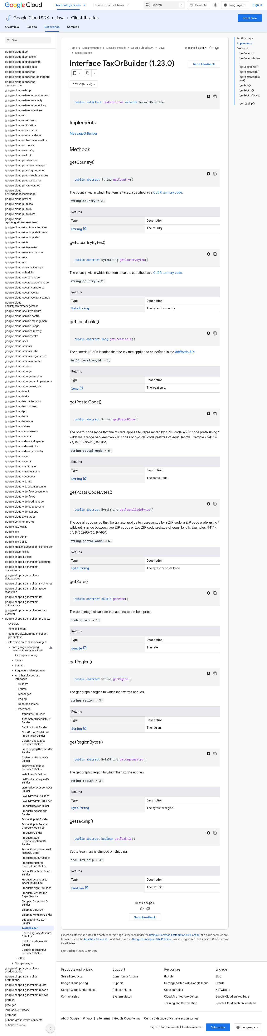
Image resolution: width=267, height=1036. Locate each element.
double (76, 648)
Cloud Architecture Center (181, 996)
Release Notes (122, 989)
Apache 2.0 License (95, 939)
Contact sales (70, 996)
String (76, 229)
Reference (52, 27)
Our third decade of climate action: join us (171, 1018)
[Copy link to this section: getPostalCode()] (105, 402)
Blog (218, 976)
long (75, 388)
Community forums (126, 976)
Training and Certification (180, 1003)
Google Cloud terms (127, 1018)
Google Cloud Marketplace (78, 989)
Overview (12, 27)
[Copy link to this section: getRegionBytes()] (107, 742)
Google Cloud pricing (74, 983)
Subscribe (218, 1027)
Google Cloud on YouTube (232, 996)
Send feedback (204, 64)
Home (73, 47)
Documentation (91, 47)
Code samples (173, 989)
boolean (77, 888)
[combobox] (164, 5)
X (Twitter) (222, 989)
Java (60, 17)
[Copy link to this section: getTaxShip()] (97, 821)
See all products (71, 976)
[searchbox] (28, 40)
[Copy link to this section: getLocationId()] (103, 322)
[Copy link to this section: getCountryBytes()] (109, 242)
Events (219, 983)
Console (201, 5)
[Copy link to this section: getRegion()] (96, 662)
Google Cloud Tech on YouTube (235, 1003)
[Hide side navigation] (50, 1028)
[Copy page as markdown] (88, 73)
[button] (27, 618)
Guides (31, 27)
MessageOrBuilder (83, 133)
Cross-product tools (109, 5)
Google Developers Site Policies (151, 939)
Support (118, 983)
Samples (73, 27)
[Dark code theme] (208, 96)
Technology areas (68, 5)
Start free (250, 18)
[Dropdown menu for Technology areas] (86, 5)
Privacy (88, 1018)
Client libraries (85, 17)
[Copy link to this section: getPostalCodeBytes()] (116, 492)
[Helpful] (211, 48)
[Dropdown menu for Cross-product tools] (129, 5)
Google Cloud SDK (31, 17)
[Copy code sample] (215, 96)
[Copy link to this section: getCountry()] (98, 162)
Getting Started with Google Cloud (186, 983)
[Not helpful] (217, 48)
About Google (70, 1018)
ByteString (80, 308)
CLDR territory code (167, 192)
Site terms (103, 1018)
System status (122, 996)
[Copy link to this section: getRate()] (92, 581)
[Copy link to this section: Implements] (100, 123)
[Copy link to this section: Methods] (96, 149)
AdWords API (185, 352)
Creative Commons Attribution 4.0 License (174, 934)
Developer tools (116, 47)
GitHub (168, 976)
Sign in (257, 5)
